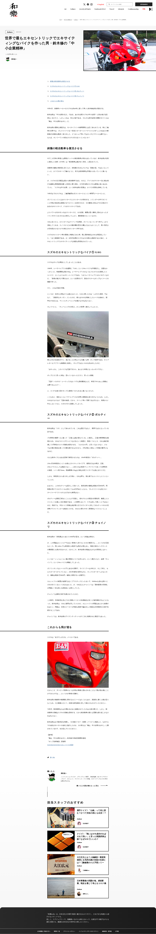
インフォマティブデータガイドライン (88, 931)
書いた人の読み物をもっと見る (88, 785)
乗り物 (52, 757)
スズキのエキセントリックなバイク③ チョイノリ (67, 96)
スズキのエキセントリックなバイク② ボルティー (67, 91)
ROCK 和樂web (68, 19)
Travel (112, 9)
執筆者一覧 (57, 931)
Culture (73, 9)
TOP (60, 19)
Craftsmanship (133, 9)
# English (100, 4)
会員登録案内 (144, 4)
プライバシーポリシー (69, 931)
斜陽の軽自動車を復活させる (60, 81)
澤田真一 (64, 773)
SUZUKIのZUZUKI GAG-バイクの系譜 (60, 745)
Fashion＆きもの (100, 9)
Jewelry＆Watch (85, 9)
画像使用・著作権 (106, 931)
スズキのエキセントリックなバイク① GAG (65, 86)
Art (65, 9)
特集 (144, 9)
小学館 (117, 931)
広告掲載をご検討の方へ (43, 931)
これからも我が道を (57, 101)
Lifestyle (121, 9)
